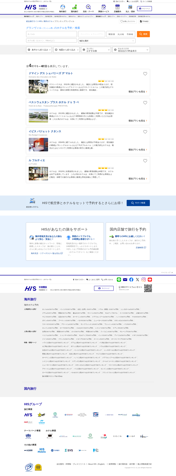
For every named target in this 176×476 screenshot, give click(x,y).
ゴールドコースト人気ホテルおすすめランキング (119, 361)
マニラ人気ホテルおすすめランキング (109, 354)
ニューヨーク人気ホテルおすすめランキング (57, 365)
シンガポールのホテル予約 (130, 309)
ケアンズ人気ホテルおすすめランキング (86, 361)
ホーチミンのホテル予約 (81, 317)
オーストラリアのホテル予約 (121, 339)
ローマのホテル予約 (67, 328)
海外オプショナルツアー (85, 16)
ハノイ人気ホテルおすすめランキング (87, 357)
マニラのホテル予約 (49, 317)
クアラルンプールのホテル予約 (103, 317)
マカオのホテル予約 (139, 317)
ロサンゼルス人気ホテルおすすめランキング (90, 365)
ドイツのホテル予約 (49, 339)
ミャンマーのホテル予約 (68, 335)
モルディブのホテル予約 (87, 335)
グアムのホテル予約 (49, 313)
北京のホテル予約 (64, 317)
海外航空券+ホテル (60, 16)
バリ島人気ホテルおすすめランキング (112, 343)
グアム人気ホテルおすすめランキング (84, 343)
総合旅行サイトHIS (34, 21)
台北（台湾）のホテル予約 (87, 309)
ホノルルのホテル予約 (50, 309)
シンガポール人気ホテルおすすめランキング (119, 350)
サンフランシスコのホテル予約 (91, 324)
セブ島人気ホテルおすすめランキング (55, 346)
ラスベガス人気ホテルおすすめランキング (123, 365)
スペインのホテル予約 (101, 339)
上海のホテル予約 (142, 313)
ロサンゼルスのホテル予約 (123, 320)
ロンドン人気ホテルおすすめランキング (115, 369)
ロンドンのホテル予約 (50, 328)
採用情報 (112, 464)
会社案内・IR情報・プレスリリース (71, 464)
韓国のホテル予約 (63, 331)
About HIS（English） (97, 464)
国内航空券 (132, 16)
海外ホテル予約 (31, 305)
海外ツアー (39, 16)
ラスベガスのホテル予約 (50, 324)
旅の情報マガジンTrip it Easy (52, 376)
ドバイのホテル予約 (127, 313)
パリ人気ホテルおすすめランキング (86, 369)
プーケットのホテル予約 (66, 320)
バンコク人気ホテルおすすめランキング (88, 350)
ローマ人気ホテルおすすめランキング (55, 372)
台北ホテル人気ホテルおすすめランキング (57, 350)
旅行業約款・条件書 (127, 464)
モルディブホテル (111, 313)
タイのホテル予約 (77, 331)
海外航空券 (48, 16)
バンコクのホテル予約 (67, 309)
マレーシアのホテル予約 (128, 331)
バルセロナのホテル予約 (84, 328)
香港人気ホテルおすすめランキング (54, 354)
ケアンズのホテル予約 (120, 328)
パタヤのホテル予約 (84, 320)
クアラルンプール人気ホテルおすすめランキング (119, 357)
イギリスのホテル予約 (140, 335)
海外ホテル (72, 16)
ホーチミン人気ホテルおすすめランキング (57, 357)
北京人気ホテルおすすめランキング (81, 354)
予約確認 (145, 21)
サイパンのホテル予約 (95, 313)
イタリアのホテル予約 (83, 339)
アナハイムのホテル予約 (69, 324)
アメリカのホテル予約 (122, 335)
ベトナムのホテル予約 (50, 335)
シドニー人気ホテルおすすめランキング (56, 361)
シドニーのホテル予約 (103, 328)
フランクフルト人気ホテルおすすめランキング (118, 372)
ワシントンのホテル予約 (112, 324)
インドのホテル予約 (105, 335)
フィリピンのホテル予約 (109, 331)
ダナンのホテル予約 (49, 320)
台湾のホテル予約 (48, 331)
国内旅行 (30, 388)
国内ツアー (111, 16)
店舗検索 (139, 247)
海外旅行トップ (29, 16)
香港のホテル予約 (64, 313)
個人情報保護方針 (144, 464)
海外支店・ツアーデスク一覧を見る (45, 253)
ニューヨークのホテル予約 (103, 320)
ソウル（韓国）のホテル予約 (108, 309)
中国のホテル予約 (92, 331)
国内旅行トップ (101, 16)
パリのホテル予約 (130, 324)
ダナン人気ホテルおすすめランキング (84, 346)
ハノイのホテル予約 (123, 317)
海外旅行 (30, 299)
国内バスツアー (122, 16)
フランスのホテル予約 (66, 339)
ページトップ (165, 272)
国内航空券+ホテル (144, 16)
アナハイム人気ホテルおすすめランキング (57, 369)
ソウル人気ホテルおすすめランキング (112, 346)
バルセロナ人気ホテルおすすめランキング (85, 372)
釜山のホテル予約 (79, 313)
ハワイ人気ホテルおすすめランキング (55, 343)
